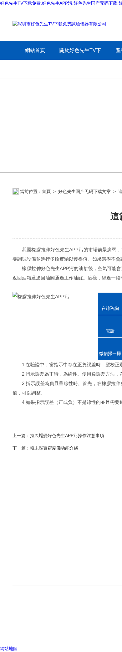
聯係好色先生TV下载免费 (41, 547)
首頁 (46, 191)
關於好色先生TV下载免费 (80, 60)
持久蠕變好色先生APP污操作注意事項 (67, 435)
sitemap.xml (34, 620)
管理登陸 (21, 632)
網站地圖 (9, 648)
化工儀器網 (103, 632)
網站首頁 (35, 50)
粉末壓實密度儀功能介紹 (54, 448)
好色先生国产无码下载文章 (84, 191)
